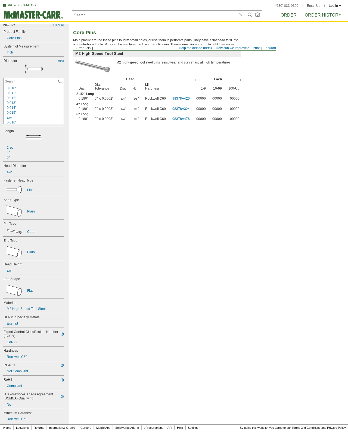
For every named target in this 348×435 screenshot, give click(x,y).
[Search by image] (257, 14)
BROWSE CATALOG (21, 5)
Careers (85, 427)
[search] (60, 81)
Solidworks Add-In (127, 427)
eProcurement (153, 427)
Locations (22, 427)
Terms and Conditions (306, 427)
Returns (39, 427)
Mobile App (103, 427)
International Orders (62, 427)
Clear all (58, 25)
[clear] (241, 14)
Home (7, 427)
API (169, 427)
